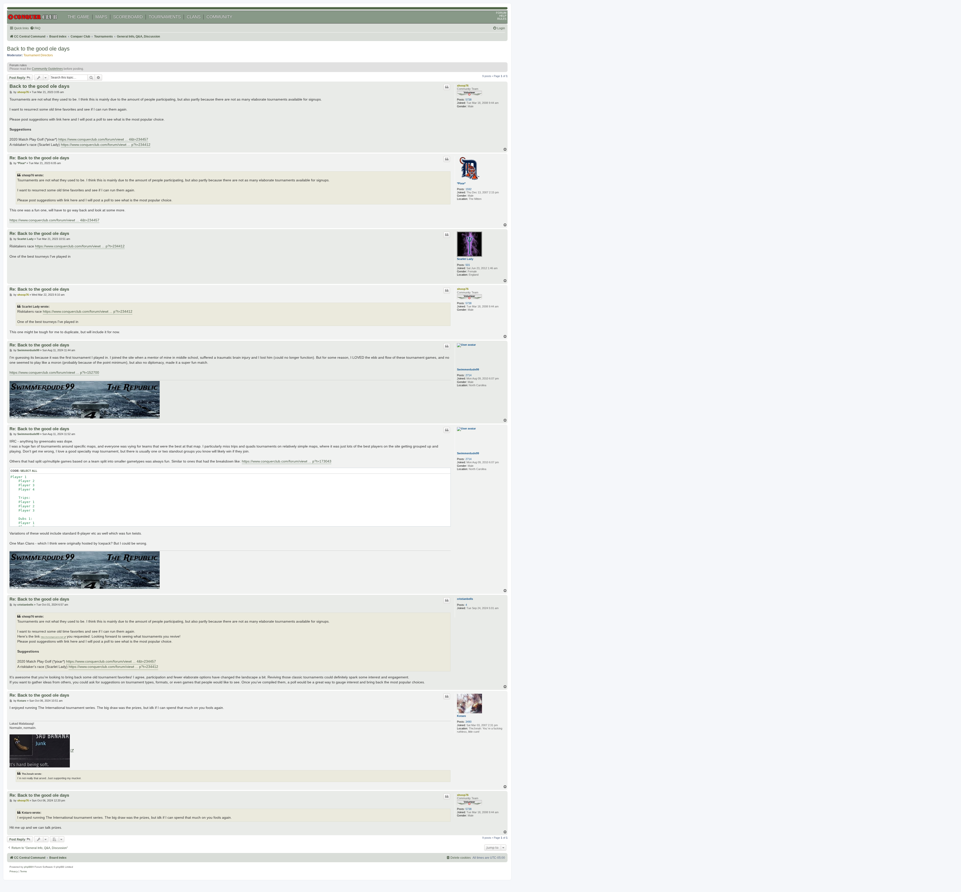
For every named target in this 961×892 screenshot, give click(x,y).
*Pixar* (461, 183)
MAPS (101, 17)
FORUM (501, 12)
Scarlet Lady (465, 258)
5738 (468, 99)
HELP (502, 15)
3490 (468, 721)
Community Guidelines (47, 69)
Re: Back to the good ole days (39, 158)
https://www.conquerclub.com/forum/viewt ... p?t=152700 (54, 372)
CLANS (193, 17)
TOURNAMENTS (165, 17)
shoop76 (462, 85)
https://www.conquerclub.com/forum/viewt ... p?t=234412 (105, 145)
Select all (28, 470)
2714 (468, 375)
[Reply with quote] (446, 87)
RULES (501, 18)
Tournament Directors (38, 55)
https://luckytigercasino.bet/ (52, 637)
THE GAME (78, 17)
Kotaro (461, 715)
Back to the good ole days (38, 49)
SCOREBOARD (128, 17)
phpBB (28, 866)
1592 (468, 189)
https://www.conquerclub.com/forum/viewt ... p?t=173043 (286, 461)
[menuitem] (35, 28)
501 (467, 264)
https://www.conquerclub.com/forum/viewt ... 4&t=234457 (103, 139)
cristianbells (465, 598)
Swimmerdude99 (468, 369)
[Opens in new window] (42, 750)
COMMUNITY (219, 17)
